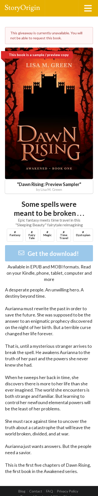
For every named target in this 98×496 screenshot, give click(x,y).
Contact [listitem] (35, 491)
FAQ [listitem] (49, 491)
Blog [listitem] (21, 491)
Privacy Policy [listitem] (67, 491)
